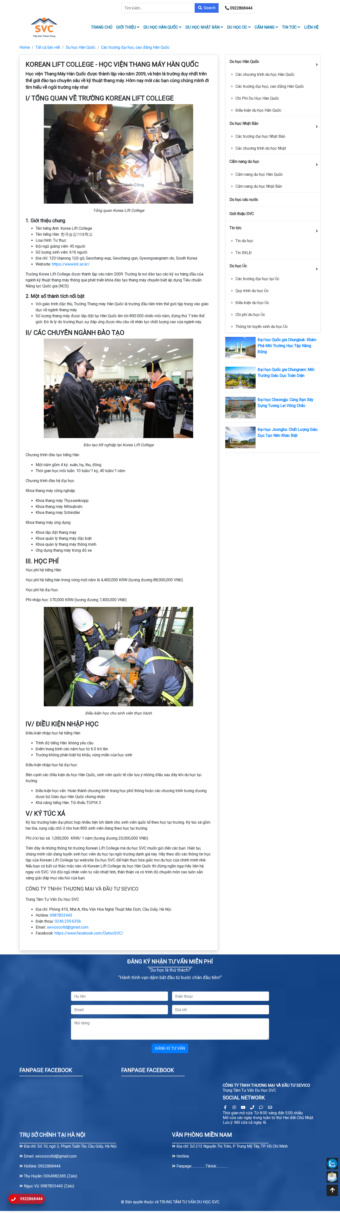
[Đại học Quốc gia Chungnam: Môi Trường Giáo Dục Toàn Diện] (240, 377)
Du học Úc (237, 27)
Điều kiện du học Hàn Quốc (258, 110)
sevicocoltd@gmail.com (67, 927)
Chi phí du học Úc (250, 314)
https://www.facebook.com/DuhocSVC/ (89, 933)
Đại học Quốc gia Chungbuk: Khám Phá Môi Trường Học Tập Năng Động (287, 345)
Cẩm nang (265, 27)
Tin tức (290, 27)
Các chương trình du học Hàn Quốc (264, 74)
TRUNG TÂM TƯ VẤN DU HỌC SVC (189, 1202)
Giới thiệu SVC (241, 213)
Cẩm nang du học (244, 161)
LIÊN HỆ (311, 27)
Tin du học (244, 240)
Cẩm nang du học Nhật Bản (258, 186)
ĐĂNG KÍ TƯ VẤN (170, 1048)
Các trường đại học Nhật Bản (260, 136)
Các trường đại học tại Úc (257, 278)
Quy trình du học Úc (252, 290)
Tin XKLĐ (243, 252)
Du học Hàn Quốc (161, 27)
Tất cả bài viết (48, 47)
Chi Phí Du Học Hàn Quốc (257, 98)
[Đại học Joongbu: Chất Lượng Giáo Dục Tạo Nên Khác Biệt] (240, 437)
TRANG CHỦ (101, 27)
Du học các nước (243, 199)
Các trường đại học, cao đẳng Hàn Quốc (135, 47)
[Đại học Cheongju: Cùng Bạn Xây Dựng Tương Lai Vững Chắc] (240, 407)
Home (24, 47)
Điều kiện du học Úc (252, 302)
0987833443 (61, 915)
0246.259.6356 (68, 921)
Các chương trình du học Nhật (260, 148)
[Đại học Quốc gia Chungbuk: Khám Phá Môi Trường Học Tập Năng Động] (240, 347)
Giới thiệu (126, 27)
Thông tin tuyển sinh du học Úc (261, 326)
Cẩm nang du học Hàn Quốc (259, 174)
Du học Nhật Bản (203, 27)
